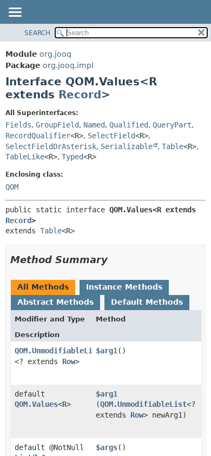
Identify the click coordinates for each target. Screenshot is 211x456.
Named (94, 124)
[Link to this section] (115, 259)
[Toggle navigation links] (14, 13)
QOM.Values (36, 404)
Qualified (128, 124)
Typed (72, 156)
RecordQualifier (37, 135)
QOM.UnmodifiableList (58, 350)
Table (172, 146)
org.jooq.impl (68, 65)
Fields (18, 124)
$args (106, 447)
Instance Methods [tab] (124, 287)
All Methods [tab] (43, 287)
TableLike (24, 156)
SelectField (111, 135)
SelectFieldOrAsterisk (50, 146)
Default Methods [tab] (147, 302)
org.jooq (55, 54)
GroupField (57, 124)
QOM (11, 187)
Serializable (127, 146)
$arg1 (106, 350)
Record (79, 94)
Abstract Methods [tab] (55, 302)
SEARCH (37, 33)
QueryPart (172, 124)
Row (68, 361)
